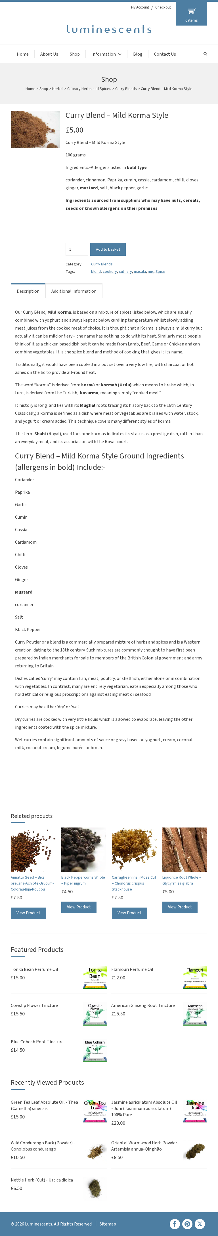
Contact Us (165, 54)
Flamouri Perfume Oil (132, 969)
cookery (110, 272)
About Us (49, 54)
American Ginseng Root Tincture (143, 1005)
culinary (125, 272)
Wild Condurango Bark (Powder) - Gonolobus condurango (43, 1146)
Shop (75, 54)
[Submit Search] (205, 54)
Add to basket (108, 249)
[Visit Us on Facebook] (175, 1224)
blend (96, 272)
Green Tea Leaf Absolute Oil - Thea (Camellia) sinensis (44, 1105)
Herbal (57, 89)
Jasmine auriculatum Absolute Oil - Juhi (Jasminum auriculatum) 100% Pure (144, 1108)
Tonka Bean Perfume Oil (34, 969)
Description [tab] (28, 291)
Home (23, 54)
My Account (140, 7)
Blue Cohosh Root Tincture (37, 1042)
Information (103, 54)
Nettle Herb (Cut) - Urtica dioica (42, 1180)
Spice (160, 272)
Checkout (163, 7)
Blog (137, 54)
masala (140, 272)
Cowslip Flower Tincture (34, 1005)
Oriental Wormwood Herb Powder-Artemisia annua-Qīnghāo (145, 1146)
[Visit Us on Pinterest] (187, 1224)
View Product (28, 913)
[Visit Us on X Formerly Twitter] (200, 1224)
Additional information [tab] (74, 291)
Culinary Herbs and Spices (89, 89)
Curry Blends (126, 89)
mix (151, 272)
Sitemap (108, 1224)
